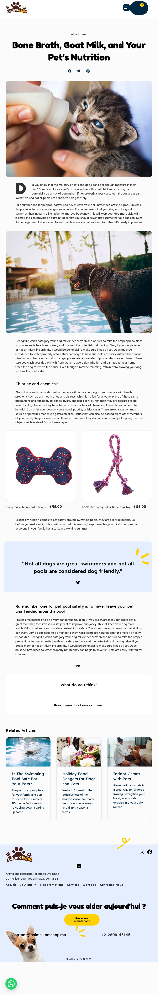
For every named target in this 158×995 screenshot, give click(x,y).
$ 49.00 (55, 506)
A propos (89, 885)
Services (73, 885)
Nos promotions (51, 885)
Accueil (11, 885)
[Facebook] (149, 851)
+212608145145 (116, 934)
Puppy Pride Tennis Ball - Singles (26, 506)
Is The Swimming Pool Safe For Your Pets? (28, 778)
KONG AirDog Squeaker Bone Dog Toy (106, 506)
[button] (126, 7)
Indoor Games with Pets (126, 776)
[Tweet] (78, 583)
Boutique (26, 885)
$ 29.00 (139, 506)
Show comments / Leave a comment (79, 705)
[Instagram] (141, 851)
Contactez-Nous (111, 885)
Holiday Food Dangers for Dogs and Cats (78, 778)
